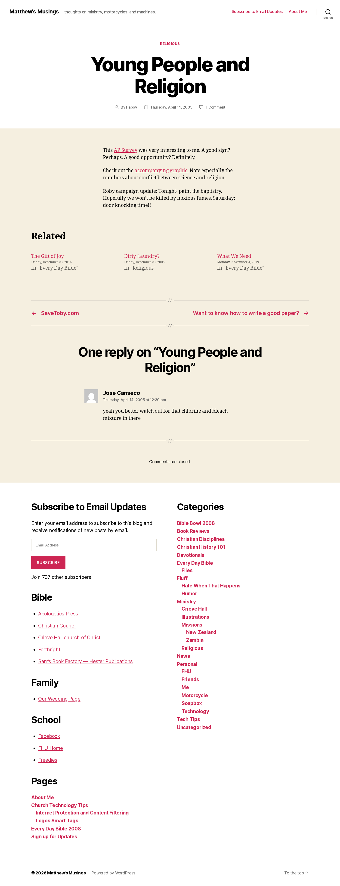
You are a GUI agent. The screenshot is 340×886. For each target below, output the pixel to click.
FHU (186, 671)
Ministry (186, 602)
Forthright (49, 649)
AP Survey (125, 150)
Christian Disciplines (201, 539)
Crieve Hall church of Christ (69, 637)
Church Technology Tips (59, 805)
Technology (195, 711)
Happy (131, 107)
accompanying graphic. (162, 171)
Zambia (194, 640)
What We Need (234, 256)
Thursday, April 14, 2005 (171, 107)
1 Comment (215, 107)
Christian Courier (57, 626)
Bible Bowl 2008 (196, 523)
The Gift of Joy (47, 256)
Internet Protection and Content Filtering (82, 813)
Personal (187, 664)
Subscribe (48, 562)
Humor (189, 593)
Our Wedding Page (59, 699)
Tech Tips (188, 719)
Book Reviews (193, 531)
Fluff (182, 578)
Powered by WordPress (113, 872)
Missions (192, 625)
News (183, 656)
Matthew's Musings (34, 11)
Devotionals (190, 555)
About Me (298, 11)
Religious (170, 44)
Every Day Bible (195, 563)
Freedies (47, 760)
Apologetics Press (58, 614)
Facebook (49, 736)
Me (185, 687)
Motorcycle (195, 695)
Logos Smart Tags (57, 821)
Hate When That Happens (211, 586)
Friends (190, 679)
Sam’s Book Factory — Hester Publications (85, 661)
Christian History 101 (201, 547)
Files (187, 570)
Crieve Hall (194, 609)
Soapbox (192, 703)
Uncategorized (194, 727)
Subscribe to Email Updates (257, 11)
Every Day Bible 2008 (56, 829)
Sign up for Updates (54, 836)
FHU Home (50, 748)
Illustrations (195, 617)
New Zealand (201, 632)
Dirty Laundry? (142, 256)
